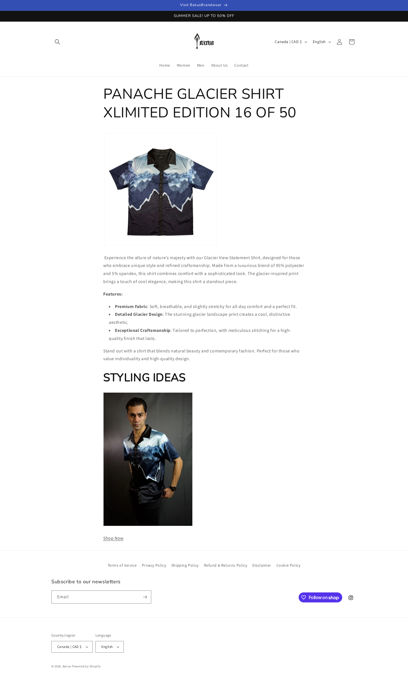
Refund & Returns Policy (225, 565)
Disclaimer (261, 565)
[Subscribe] (145, 597)
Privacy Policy (154, 565)
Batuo (67, 666)
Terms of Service (122, 565)
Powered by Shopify (86, 666)
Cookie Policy (288, 565)
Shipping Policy (185, 565)
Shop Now (113, 538)
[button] (57, 42)
